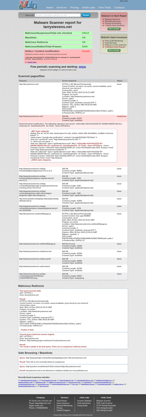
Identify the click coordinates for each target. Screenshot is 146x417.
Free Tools (105, 7)
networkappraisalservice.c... (27, 386)
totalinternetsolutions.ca (104, 380)
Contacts (119, 7)
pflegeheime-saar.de (87, 384)
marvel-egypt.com (74, 382)
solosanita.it (87, 382)
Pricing (74, 7)
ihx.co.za (75, 384)
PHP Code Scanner (104, 403)
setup (82, 66)
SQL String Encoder (104, 410)
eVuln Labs (88, 7)
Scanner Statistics (84, 401)
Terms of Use (67, 415)
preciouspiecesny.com (49, 380)
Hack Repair (62, 401)
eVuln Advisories (84, 403)
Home (49, 7)
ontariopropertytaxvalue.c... (29, 380)
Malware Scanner (103, 401)
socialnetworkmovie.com (26, 384)
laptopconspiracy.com (25, 382)
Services (62, 7)
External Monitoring (64, 406)
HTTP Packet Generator (106, 406)
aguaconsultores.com (66, 380)
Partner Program (63, 410)
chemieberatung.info (104, 384)
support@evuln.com (43, 403)
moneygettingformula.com (60, 384)
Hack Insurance (63, 403)
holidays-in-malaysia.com (57, 382)
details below (32, 62)
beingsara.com (41, 382)
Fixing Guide (82, 406)
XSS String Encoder (104, 408)
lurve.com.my (44, 386)
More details (114, 29)
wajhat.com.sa (119, 384)
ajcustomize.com (43, 384)
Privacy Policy (57, 415)
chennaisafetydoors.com (85, 380)
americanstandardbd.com (103, 382)
